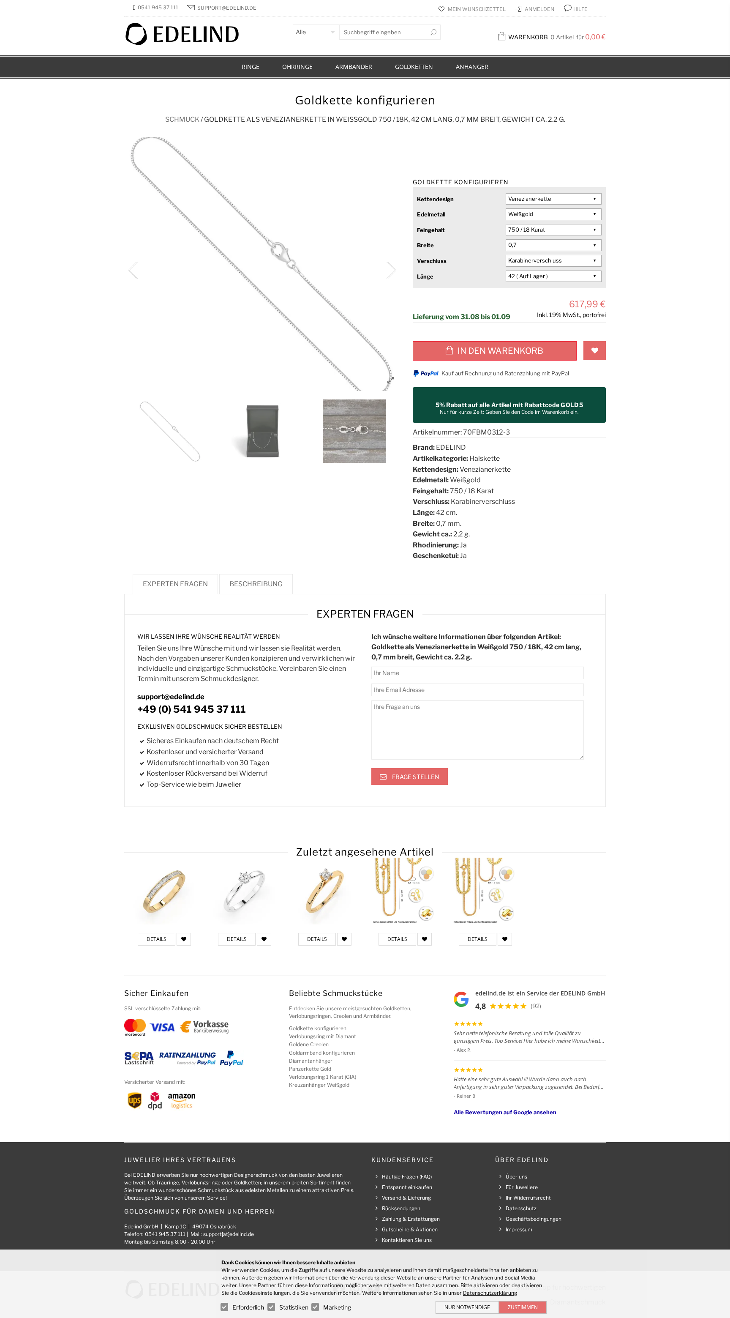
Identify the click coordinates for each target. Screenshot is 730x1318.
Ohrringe (297, 67)
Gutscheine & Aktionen (410, 1229)
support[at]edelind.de (228, 1234)
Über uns (516, 1176)
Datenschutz (521, 1208)
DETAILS (156, 939)
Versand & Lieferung (406, 1198)
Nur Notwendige (467, 1307)
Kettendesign (435, 199)
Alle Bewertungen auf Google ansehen (505, 1112)
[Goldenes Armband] (405, 891)
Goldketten (414, 67)
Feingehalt (431, 230)
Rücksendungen (401, 1208)
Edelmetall (431, 214)
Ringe (250, 67)
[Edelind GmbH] (187, 43)
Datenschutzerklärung (490, 1293)
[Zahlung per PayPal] (231, 1058)
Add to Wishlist (594, 350)
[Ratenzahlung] (187, 1058)
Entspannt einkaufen (407, 1187)
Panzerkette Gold (310, 1069)
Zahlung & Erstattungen (411, 1219)
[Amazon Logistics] (181, 1100)
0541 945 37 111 (158, 7)
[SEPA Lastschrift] (139, 1058)
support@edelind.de (226, 8)
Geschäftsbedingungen (533, 1219)
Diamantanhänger (310, 1061)
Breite (425, 245)
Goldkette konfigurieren (317, 1028)
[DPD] (154, 1100)
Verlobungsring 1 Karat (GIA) (322, 1077)
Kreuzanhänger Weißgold (319, 1085)
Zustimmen (523, 1307)
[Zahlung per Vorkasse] (204, 1026)
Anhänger (472, 67)
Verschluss (432, 260)
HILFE (580, 9)
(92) (536, 1005)
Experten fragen (175, 584)
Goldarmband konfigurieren (322, 1053)
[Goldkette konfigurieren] (485, 891)
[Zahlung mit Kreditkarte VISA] (162, 1026)
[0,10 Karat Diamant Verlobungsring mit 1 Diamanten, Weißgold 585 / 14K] (244, 891)
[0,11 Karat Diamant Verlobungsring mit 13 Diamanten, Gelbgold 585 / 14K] (164, 891)
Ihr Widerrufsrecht (528, 1198)
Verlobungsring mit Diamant (322, 1036)
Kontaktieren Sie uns (407, 1240)
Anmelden (540, 9)
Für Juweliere (522, 1187)
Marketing (337, 1307)
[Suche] (433, 32)
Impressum (519, 1229)
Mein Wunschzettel (477, 9)
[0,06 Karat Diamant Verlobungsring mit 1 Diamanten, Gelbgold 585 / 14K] (324, 891)
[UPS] (134, 1100)
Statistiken (293, 1307)
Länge (425, 276)
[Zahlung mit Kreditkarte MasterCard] (135, 1026)
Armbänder (353, 67)
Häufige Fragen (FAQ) (407, 1176)
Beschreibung (256, 584)
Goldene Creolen (309, 1044)
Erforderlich (248, 1307)
